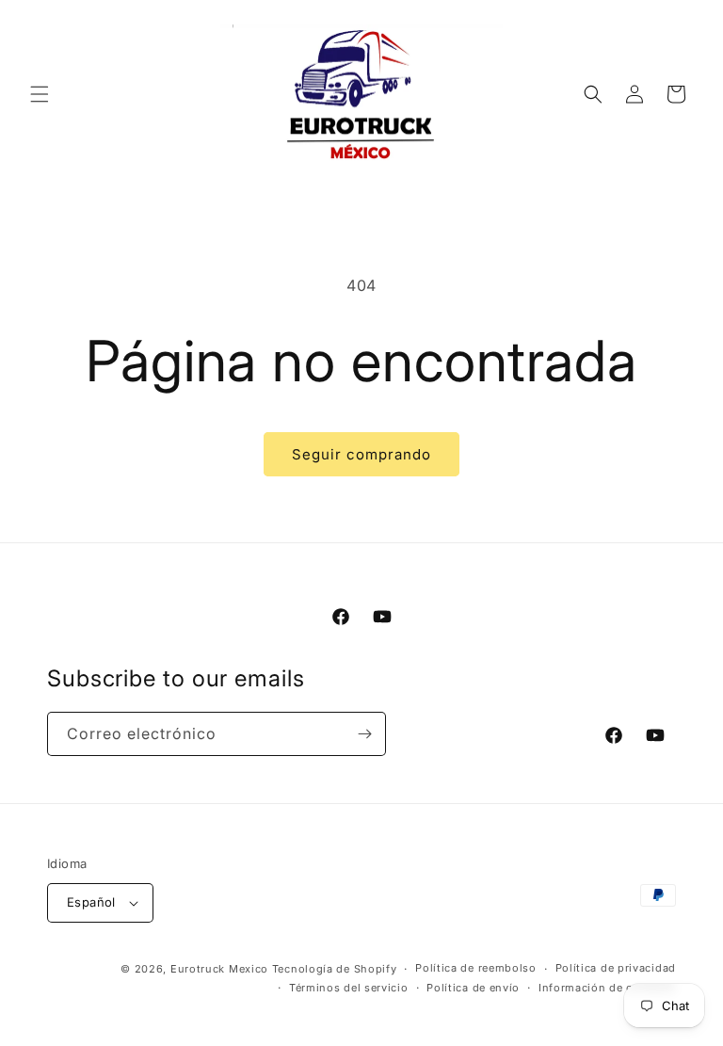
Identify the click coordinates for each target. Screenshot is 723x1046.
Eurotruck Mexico (219, 968)
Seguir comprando (361, 454)
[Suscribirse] (364, 734)
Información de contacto (607, 987)
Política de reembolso (476, 967)
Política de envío (473, 987)
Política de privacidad (615, 967)
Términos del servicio (349, 987)
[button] (39, 94)
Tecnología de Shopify (334, 968)
